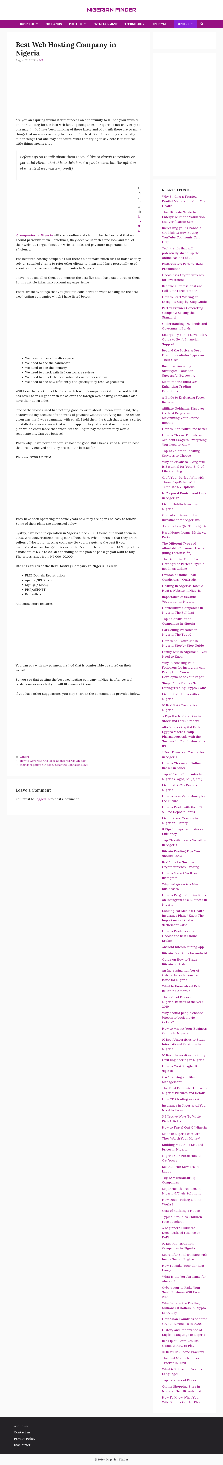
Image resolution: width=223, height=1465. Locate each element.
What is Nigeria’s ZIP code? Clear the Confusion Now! (54, 764)
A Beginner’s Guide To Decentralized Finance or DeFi (181, 1232)
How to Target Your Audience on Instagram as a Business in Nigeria (184, 899)
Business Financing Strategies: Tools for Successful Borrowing (178, 370)
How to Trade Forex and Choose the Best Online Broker (180, 936)
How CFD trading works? (180, 1099)
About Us (21, 1426)
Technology (134, 24)
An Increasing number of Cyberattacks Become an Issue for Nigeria (180, 975)
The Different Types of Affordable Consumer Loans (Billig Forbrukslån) (183, 548)
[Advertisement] (78, 93)
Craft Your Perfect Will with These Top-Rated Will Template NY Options (183, 482)
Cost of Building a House (181, 1211)
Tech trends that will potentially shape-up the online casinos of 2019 (180, 253)
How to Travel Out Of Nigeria (184, 1127)
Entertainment (105, 24)
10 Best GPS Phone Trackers (183, 1352)
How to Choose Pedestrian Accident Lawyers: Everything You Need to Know (184, 440)
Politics (75, 24)
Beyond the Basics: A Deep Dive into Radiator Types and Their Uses (184, 355)
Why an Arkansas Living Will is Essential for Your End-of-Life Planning (183, 466)
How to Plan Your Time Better (184, 429)
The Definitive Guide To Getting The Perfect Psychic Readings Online (183, 564)
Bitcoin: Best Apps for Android (184, 953)
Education (53, 24)
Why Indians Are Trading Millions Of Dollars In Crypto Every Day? (184, 1308)
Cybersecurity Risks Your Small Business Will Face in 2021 (182, 1292)
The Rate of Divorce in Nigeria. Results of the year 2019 (182, 1002)
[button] (202, 24)
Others (183, 24)
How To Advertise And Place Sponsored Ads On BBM (53, 760)
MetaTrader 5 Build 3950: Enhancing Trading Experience (181, 386)
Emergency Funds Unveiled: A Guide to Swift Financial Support (184, 339)
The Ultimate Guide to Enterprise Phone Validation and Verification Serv (183, 217)
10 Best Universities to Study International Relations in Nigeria (183, 1044)
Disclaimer (22, 1445)
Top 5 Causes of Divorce (180, 1380)
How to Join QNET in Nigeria (184, 526)
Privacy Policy (24, 1439)
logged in (42, 799)
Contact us (22, 1432)
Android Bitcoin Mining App (183, 947)
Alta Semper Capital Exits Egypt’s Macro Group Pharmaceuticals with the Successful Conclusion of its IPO (183, 736)
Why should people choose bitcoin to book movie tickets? (182, 1017)
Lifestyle (159, 24)
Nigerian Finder (111, 10)
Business (27, 24)
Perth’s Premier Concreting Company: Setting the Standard (182, 312)
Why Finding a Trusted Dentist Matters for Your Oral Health (184, 201)
